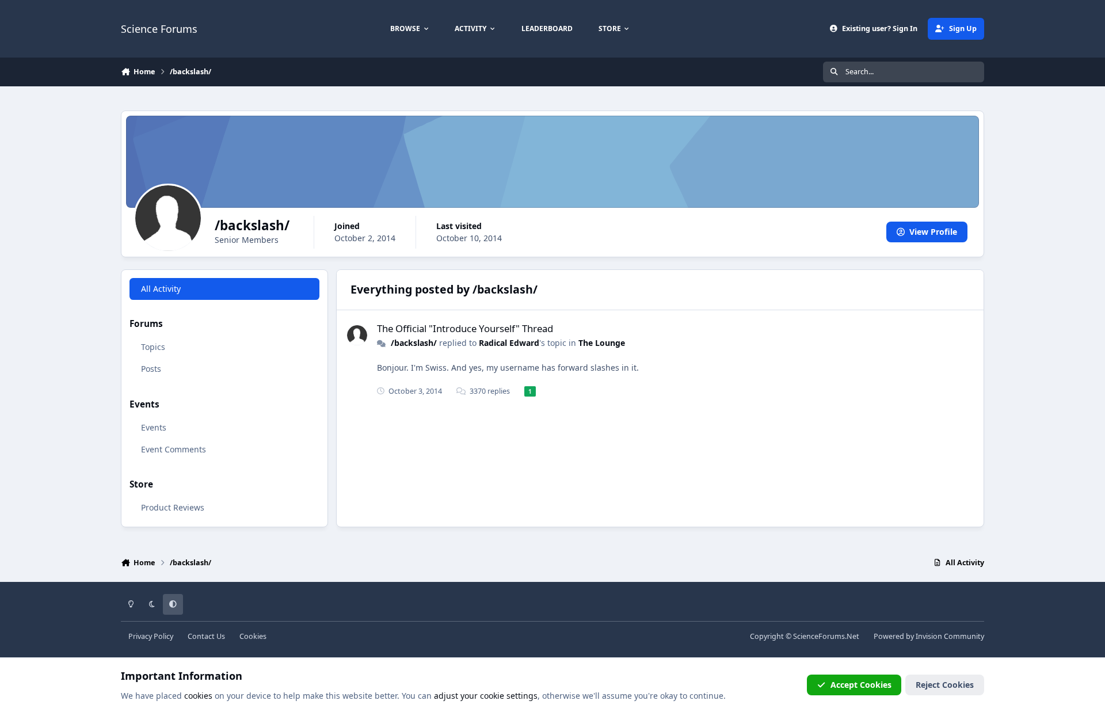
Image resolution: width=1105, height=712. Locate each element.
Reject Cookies (945, 684)
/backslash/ (414, 342)
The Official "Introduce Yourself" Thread (465, 328)
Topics (153, 346)
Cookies (252, 636)
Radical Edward (509, 342)
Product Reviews (172, 507)
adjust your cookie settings (486, 695)
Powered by (929, 636)
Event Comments (173, 449)
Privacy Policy (150, 636)
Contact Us (206, 636)
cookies (198, 695)
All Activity (161, 288)
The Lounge (601, 342)
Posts (151, 368)
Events (153, 427)
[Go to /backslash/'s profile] (357, 335)
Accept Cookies (860, 684)
